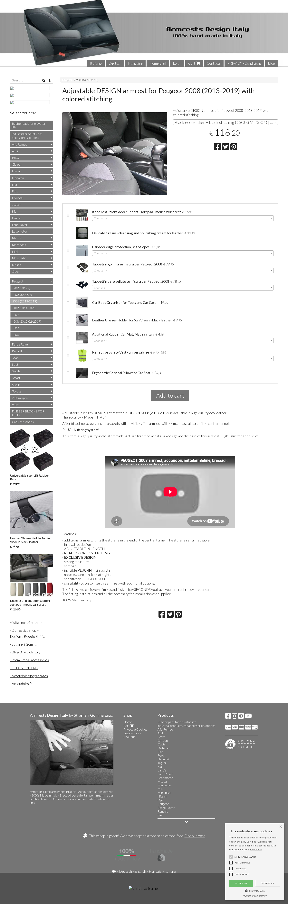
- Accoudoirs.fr (21, 683)
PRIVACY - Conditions (244, 63)
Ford (15, 191)
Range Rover (20, 344)
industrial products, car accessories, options (27, 135)
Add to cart (170, 395)
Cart (192, 63)
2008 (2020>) (23, 294)
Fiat (14, 184)
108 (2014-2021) (25, 308)
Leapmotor (19, 231)
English (140, 871)
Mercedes (19, 245)
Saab (15, 358)
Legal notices (132, 733)
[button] (245, 857)
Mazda (16, 238)
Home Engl (157, 63)
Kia (14, 211)
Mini (15, 251)
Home (127, 722)
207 (16, 315)
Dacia (16, 171)
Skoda (16, 371)
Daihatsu (18, 178)
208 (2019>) (22, 288)
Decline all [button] (267, 883)
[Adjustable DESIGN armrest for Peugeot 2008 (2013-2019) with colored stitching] (115, 156)
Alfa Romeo (19, 144)
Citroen (17, 164)
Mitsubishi (18, 258)
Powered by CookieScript (255, 896)
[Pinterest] (241, 717)
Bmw (15, 158)
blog (271, 63)
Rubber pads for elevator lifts (28, 125)
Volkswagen (20, 398)
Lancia (16, 218)
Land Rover (19, 224)
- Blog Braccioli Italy (25, 652)
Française (135, 63)
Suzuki (16, 384)
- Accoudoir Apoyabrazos (29, 676)
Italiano (96, 63)
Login (177, 63)
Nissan (16, 265)
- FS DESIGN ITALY (24, 668)
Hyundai (17, 198)
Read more (256, 849)
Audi (15, 151)
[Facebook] (228, 717)
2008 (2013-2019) (87, 80)
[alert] (254, 861)
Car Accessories (23, 422)
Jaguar (16, 204)
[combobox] (225, 122)
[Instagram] (234, 717)
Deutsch (115, 63)
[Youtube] (248, 717)
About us (129, 737)
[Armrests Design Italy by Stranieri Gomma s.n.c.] (144, 33)
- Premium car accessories (29, 660)
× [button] (280, 826)
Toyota (16, 391)
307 (16, 328)
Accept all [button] (241, 883)
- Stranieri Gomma (23, 644)
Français (155, 871)
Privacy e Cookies (135, 729)
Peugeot (67, 80)
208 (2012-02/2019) (27, 321)
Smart (16, 378)
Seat (15, 364)
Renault (17, 351)
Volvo (15, 404)
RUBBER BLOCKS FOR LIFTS (28, 413)
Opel (15, 271)
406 (16, 335)
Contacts (214, 63)
